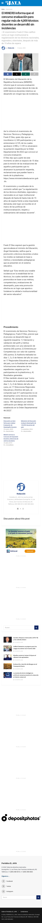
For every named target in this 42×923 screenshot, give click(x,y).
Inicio (3, 9)
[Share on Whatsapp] (26, 74)
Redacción (11, 48)
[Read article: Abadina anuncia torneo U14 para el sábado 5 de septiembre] (8, 657)
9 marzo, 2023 (21, 48)
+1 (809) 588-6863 (27, 872)
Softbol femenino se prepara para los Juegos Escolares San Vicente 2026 (25, 647)
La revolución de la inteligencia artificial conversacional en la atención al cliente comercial (25, 675)
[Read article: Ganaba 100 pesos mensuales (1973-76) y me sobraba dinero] (8, 640)
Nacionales (9, 9)
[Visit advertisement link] (21, 541)
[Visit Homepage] (13, 3)
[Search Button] (36, 628)
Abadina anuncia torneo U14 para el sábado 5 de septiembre (24, 656)
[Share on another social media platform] (34, 74)
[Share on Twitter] (17, 74)
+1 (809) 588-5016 (14, 872)
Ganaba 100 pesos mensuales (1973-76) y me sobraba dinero (25, 639)
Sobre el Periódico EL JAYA (9, 911)
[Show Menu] (2, 3)
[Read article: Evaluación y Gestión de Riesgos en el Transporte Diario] (8, 666)
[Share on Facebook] (8, 74)
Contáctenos (24, 911)
